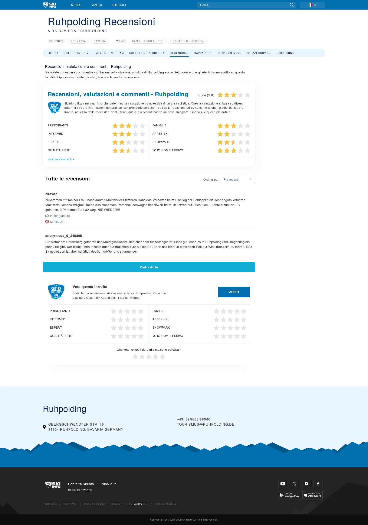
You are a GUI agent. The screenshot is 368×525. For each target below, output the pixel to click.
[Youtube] (283, 483)
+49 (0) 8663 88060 (193, 419)
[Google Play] (289, 494)
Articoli (119, 5)
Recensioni (179, 52)
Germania (78, 41)
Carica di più (149, 267)
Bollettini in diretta (147, 52)
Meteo (76, 5)
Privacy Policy (70, 503)
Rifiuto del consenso (165, 503)
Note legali (51, 503)
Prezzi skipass (258, 52)
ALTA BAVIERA (62, 30)
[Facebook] (318, 483)
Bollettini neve (77, 52)
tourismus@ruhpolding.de (205, 424)
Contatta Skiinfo (81, 484)
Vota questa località (60, 159)
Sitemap (115, 503)
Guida (54, 52)
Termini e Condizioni (94, 503)
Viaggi (96, 5)
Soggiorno (285, 52)
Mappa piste (203, 52)
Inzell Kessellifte (147, 41)
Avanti (234, 292)
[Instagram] (306, 483)
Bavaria (100, 41)
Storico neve (229, 52)
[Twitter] (294, 483)
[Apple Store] (312, 494)
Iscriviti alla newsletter (80, 489)
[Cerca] (291, 5)
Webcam (117, 52)
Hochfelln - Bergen (187, 41)
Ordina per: (211, 179)
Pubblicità (108, 484)
